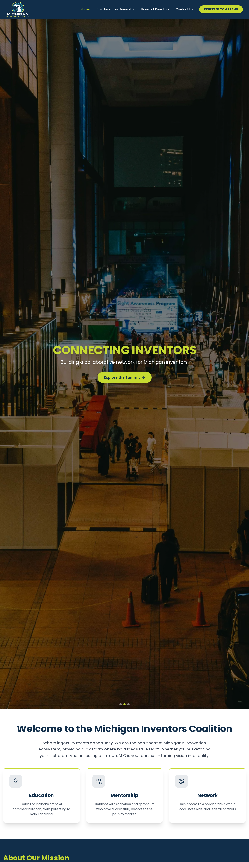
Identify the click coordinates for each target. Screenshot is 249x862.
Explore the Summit (122, 380)
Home (85, 9)
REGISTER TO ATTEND (221, 9)
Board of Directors (155, 9)
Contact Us (184, 9)
